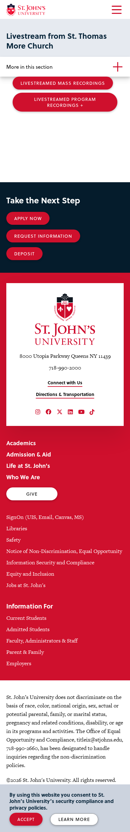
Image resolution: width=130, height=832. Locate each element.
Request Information (43, 236)
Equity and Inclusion (30, 574)
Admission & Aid (28, 454)
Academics (21, 443)
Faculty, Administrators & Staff (42, 640)
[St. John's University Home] (25, 10)
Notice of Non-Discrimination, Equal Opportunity (64, 551)
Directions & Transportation (65, 394)
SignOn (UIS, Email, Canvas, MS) (45, 517)
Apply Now (28, 218)
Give (32, 494)
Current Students (26, 618)
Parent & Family (25, 652)
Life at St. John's (28, 465)
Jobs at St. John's (25, 585)
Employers (18, 663)
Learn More (74, 819)
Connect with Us (65, 382)
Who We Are (23, 477)
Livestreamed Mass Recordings (63, 83)
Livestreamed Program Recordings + (65, 102)
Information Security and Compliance (50, 562)
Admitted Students (28, 629)
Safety (13, 540)
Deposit (24, 253)
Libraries (16, 528)
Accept (26, 819)
